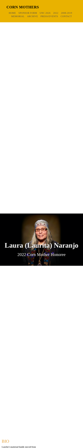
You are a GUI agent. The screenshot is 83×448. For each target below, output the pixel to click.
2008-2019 (66, 13)
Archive (32, 16)
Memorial (18, 16)
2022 (55, 13)
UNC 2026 (45, 13)
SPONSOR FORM (27, 13)
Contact (66, 16)
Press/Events (49, 16)
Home (12, 13)
